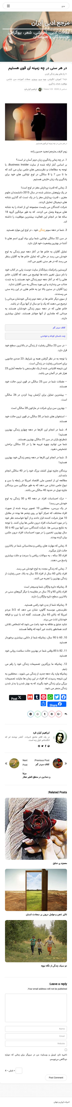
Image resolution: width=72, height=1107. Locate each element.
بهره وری (42, 79)
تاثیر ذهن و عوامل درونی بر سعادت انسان (46, 914)
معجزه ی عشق (60, 863)
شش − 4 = (10, 1070)
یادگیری (52, 83)
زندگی (42, 230)
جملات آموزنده (24, 79)
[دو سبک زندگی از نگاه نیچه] (36, 941)
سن (14, 79)
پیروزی (34, 79)
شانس (9, 79)
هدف (58, 83)
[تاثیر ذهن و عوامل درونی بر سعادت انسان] (36, 890)
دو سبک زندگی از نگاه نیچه (54, 966)
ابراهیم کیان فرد (30, 89)
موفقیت (64, 83)
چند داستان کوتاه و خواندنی (53, 336)
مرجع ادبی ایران (50, 22)
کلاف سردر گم (59, 327)
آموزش (58, 79)
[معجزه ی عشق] (36, 829)
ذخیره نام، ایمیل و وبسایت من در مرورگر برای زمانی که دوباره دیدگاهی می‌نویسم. (36, 1057)
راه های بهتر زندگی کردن (55, 74)
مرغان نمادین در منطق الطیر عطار (36, 775)
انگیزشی (51, 79)
